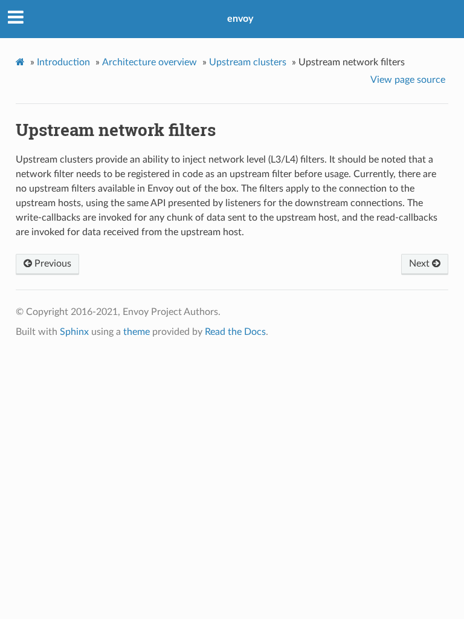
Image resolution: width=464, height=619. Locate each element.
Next (420, 263)
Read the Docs (235, 332)
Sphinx (74, 332)
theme (136, 332)
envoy (240, 19)
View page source (407, 80)
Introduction (63, 62)
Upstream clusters (247, 62)
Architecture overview (149, 62)
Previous (51, 263)
